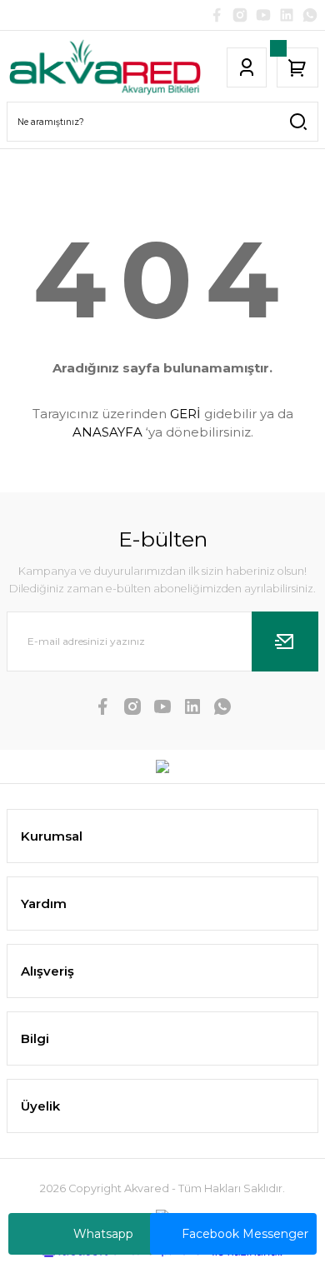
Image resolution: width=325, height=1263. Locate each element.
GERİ (185, 414)
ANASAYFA (107, 432)
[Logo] (105, 67)
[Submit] (285, 641)
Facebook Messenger (245, 1233)
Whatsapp (103, 1233)
